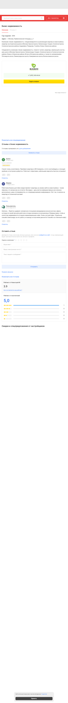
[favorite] (45, 11)
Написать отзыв (34, 153)
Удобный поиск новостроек (13, 18)
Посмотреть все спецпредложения (13, 140)
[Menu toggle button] (64, 11)
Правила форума (7, 272)
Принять (34, 698)
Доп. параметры (53, 18)
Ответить (5, 178)
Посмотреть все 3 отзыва (10, 277)
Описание (5, 30)
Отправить (34, 267)
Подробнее (44, 694)
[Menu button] (60, 11)
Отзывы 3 (13, 30)
